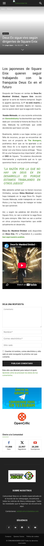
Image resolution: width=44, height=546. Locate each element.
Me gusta (9, 441)
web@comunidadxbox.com (28, 511)
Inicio (3, 9)
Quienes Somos (19, 536)
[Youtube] (35, 527)
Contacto (8, 536)
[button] (4, 3)
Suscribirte (35, 441)
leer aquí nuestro (9, 237)
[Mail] (15, 527)
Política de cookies (33, 536)
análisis (20, 237)
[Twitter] (18, 59)
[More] (35, 59)
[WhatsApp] (23, 59)
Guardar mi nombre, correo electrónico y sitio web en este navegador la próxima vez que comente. (21, 354)
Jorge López (9, 45)
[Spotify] (22, 527)
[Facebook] (12, 59)
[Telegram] (29, 59)
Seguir (22, 441)
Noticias (10, 9)
